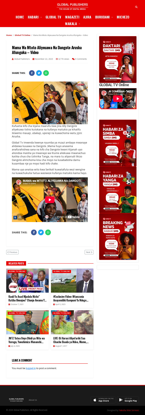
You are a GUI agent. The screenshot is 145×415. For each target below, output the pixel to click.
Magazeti (72, 16)
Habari (36, 16)
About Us (33, 400)
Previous (13, 252)
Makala (73, 23)
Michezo (123, 16)
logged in (31, 368)
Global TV (53, 16)
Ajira (87, 16)
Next (88, 252)
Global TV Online (22, 35)
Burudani (105, 16)
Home (20, 16)
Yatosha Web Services (129, 410)
